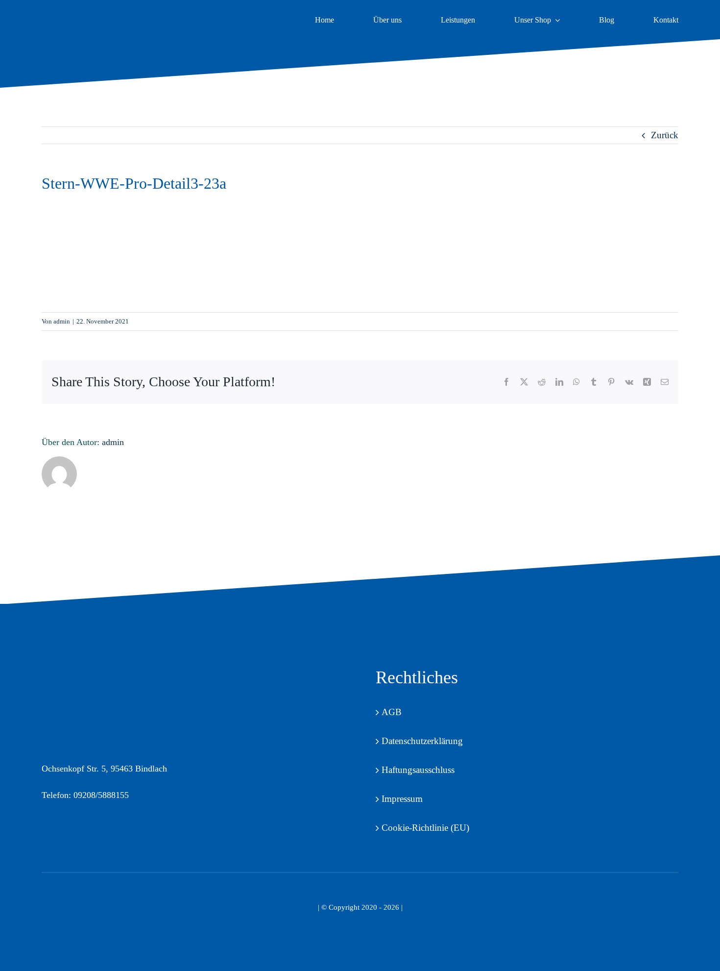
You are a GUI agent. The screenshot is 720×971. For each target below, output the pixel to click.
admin (61, 321)
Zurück (664, 135)
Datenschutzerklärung (422, 741)
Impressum (402, 799)
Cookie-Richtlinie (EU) (425, 827)
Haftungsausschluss (418, 770)
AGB (392, 712)
